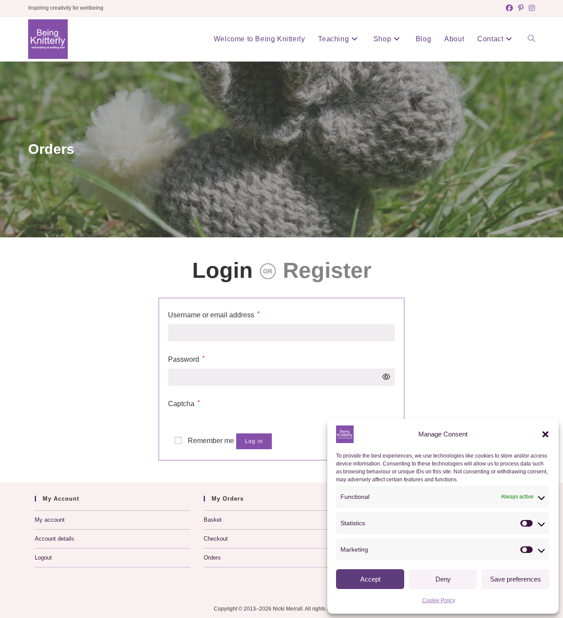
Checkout (216, 538)
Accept (370, 579)
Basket (213, 519)
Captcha (184, 403)
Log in (254, 441)
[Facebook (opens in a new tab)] (509, 8)
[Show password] (384, 377)
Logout (43, 557)
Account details (54, 538)
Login (222, 270)
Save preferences (515, 579)
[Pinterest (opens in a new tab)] (520, 8)
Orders (212, 557)
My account (50, 519)
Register (327, 270)
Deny (443, 579)
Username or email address (214, 314)
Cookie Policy (438, 600)
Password (186, 358)
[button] (545, 434)
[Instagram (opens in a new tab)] (530, 8)
